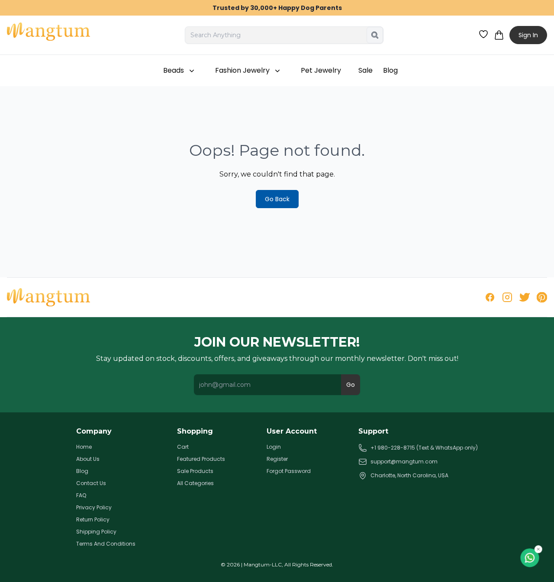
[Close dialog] (434, 217)
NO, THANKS (193, 343)
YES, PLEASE (193, 313)
